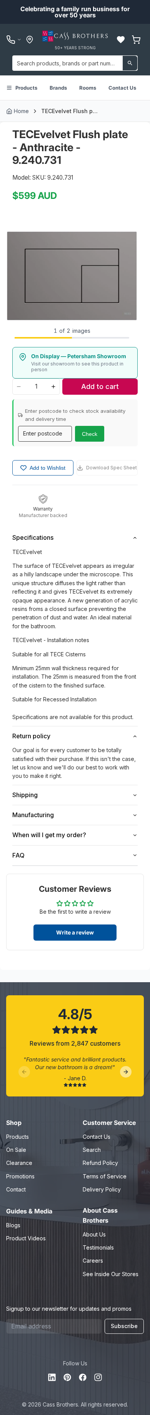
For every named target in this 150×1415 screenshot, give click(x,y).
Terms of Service (105, 1176)
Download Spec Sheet (111, 468)
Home (21, 111)
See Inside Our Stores (110, 1274)
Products (26, 88)
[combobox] (75, 63)
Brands (58, 88)
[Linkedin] (52, 1377)
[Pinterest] (67, 1377)
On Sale (16, 1149)
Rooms (87, 88)
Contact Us (122, 88)
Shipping (25, 795)
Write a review (75, 932)
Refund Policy (100, 1163)
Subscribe (124, 1326)
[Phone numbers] (14, 39)
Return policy (31, 736)
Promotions (20, 1176)
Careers (93, 1260)
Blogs (13, 1225)
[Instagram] (98, 1377)
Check (89, 434)
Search (92, 1149)
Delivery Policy (102, 1189)
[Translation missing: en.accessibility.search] (130, 63)
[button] (120, 39)
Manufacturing (33, 815)
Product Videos (26, 1238)
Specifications (32, 537)
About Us (94, 1234)
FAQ (18, 855)
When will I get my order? (49, 835)
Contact (16, 1189)
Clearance (19, 1163)
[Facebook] (82, 1377)
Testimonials (98, 1247)
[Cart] (136, 39)
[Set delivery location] (30, 39)
